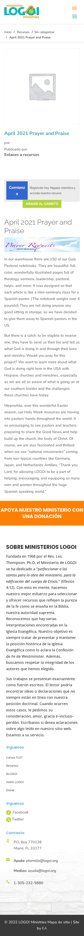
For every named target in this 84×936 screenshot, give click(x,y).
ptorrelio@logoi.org (42, 860)
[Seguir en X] (8, 819)
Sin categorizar (44, 32)
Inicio (7, 32)
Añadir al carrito (42, 204)
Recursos (23, 32)
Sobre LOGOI (15, 782)
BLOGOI (11, 774)
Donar (10, 790)
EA (44, 928)
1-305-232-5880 (28, 882)
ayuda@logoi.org (42, 870)
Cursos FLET (14, 757)
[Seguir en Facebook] (8, 812)
